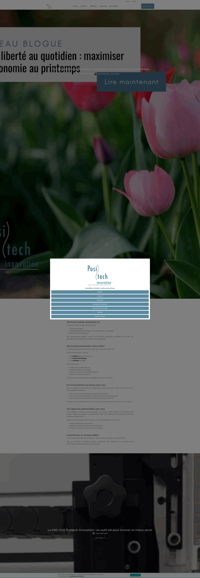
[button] (100, 292)
